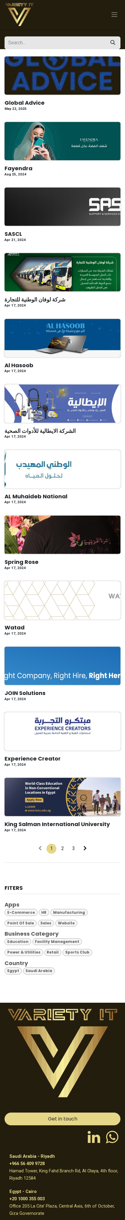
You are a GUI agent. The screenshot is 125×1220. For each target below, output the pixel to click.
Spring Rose (22, 562)
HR (43, 912)
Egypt (13, 970)
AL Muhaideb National (36, 496)
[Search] (112, 42)
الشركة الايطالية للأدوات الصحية (40, 431)
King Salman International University (57, 824)
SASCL (13, 234)
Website (66, 923)
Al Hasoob (19, 365)
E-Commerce (21, 912)
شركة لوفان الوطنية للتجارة (35, 299)
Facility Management (57, 941)
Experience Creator (33, 758)
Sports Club (77, 952)
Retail (53, 952)
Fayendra (18, 168)
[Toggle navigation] (114, 14)
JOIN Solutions (25, 693)
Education (18, 941)
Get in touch (62, 1118)
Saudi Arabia (38, 970)
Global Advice (25, 103)
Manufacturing (69, 912)
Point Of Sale (20, 923)
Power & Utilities (23, 952)
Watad (15, 627)
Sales (45, 923)
